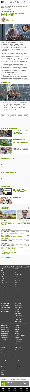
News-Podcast (18, 339)
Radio (25, 115)
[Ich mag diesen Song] (21, 383)
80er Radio (3, 272)
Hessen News (18, 270)
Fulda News (17, 287)
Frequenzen (17, 356)
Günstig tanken (18, 315)
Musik (9, 390)
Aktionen (17, 329)
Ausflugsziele (4, 358)
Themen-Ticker (6, 229)
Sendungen (17, 327)
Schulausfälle (18, 321)
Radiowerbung (18, 364)
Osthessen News (5, 305)
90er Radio (3, 274)
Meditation (3, 356)
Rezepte (3, 354)
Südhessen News (5, 311)
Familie (20, 115)
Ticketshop (3, 362)
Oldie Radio (3, 280)
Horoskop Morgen (5, 329)
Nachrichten (3, 6)
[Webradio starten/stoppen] (24, 383)
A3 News (17, 309)
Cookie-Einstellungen (21, 379)
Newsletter (17, 352)
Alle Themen (18, 297)
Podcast (14, 390)
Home (3, 390)
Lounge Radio (4, 287)
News (16, 268)
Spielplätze (3, 352)
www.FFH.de (10, 266)
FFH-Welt (18, 347)
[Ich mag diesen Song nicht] (27, 383)
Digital (14, 115)
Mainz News (18, 276)
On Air (17, 325)
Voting (16, 343)
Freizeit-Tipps (4, 360)
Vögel (8, 115)
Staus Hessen (18, 303)
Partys (2, 374)
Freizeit (3, 347)
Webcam (24, 1)
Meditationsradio (4, 291)
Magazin (9, 6)
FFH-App (17, 349)
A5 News (17, 311)
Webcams (17, 333)
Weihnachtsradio (4, 289)
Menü (27, 390)
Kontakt (17, 354)
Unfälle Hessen (18, 307)
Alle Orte (17, 295)
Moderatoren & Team (20, 335)
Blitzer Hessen (18, 305)
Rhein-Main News (5, 309)
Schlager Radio (4, 283)
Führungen (17, 360)
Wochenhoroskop (5, 331)
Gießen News (18, 285)
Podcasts (17, 337)
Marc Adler (9, 20)
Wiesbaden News (19, 274)
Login (16, 368)
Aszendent (3, 339)
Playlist (14, 1)
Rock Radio (3, 278)
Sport (16, 291)
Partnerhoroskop (4, 337)
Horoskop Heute (4, 327)
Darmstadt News (19, 280)
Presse (16, 362)
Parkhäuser (17, 317)
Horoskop (4, 325)
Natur (3, 115)
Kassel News (18, 278)
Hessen (4, 208)
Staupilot (18, 1)
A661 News (18, 313)
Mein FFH (28, 1)
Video (21, 390)
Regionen (4, 301)
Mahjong (3, 368)
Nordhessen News (5, 303)
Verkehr (17, 301)
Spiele (2, 366)
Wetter (21, 1)
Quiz (2, 372)
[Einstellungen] (9, 208)
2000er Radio (4, 276)
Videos (16, 331)
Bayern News (18, 289)
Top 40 (2, 293)
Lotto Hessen (4, 364)
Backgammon (4, 370)
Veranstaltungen (4, 349)
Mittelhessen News (5, 307)
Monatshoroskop (4, 333)
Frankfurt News (18, 272)
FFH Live (3, 270)
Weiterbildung (18, 366)
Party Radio (3, 285)
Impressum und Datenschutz (8, 379)
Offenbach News (19, 283)
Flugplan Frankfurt (19, 319)
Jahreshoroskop (4, 335)
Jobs (16, 358)
